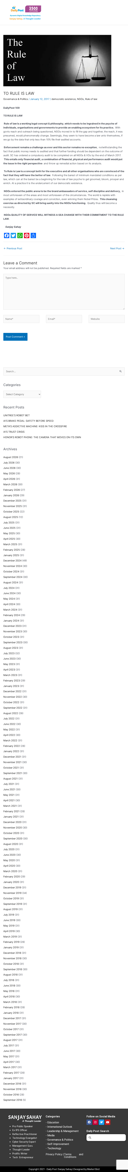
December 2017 (12, 1018)
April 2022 (9, 735)
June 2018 (9, 985)
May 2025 (9, 533)
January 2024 (11, 620)
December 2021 (12, 756)
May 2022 (9, 729)
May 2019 (8, 925)
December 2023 (12, 626)
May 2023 (9, 664)
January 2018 (11, 1012)
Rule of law (91, 99)
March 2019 (10, 936)
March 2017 (10, 1067)
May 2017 (8, 1056)
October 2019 (11, 898)
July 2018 (8, 980)
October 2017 (11, 1029)
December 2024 (12, 560)
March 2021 (10, 805)
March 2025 (10, 544)
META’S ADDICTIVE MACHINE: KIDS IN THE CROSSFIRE (35, 426)
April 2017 (8, 1061)
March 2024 (10, 609)
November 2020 (12, 827)
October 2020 (11, 833)
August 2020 (10, 844)
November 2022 (12, 696)
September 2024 (12, 577)
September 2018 (12, 969)
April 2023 (9, 669)
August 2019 (10, 909)
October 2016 (11, 1094)
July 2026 (8, 462)
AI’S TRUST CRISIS (13, 431)
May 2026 (9, 473)
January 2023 (11, 686)
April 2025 (9, 538)
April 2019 (9, 931)
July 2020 (8, 849)
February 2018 (11, 1007)
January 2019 (11, 947)
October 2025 (11, 511)
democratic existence (64, 99)
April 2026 (9, 478)
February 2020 (11, 876)
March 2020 (10, 871)
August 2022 (10, 713)
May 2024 (9, 598)
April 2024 (9, 604)
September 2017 (12, 1034)
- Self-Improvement (57, 1144)
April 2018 (9, 996)
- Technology (53, 1148)
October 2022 (11, 702)
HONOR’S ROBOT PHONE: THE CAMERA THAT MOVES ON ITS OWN (42, 437)
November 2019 (12, 893)
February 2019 (11, 941)
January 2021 (11, 816)
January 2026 (11, 495)
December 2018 (12, 952)
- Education (52, 1122)
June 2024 (9, 593)
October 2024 (11, 571)
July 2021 (8, 783)
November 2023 (12, 631)
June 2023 (9, 658)
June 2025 (9, 527)
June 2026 (9, 468)
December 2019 (12, 887)
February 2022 (11, 745)
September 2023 (12, 642)
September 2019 (12, 903)
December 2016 (12, 1083)
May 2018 (8, 991)
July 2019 (8, 914)
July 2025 (8, 522)
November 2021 (12, 762)
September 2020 (12, 838)
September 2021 (12, 773)
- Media (50, 1135)
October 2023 (11, 636)
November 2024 (12, 566)
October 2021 (11, 767)
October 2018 (11, 963)
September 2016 (12, 1099)
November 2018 (12, 958)
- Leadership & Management (62, 1131)
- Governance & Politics (59, 1139)
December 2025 (12, 500)
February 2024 (11, 615)
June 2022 (9, 724)
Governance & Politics (15, 99)
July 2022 (8, 718)
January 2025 (11, 555)
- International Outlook (59, 1126)
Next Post (117, 248)
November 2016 (12, 1089)
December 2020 (12, 822)
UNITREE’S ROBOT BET (16, 415)
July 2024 (8, 587)
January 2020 (11, 882)
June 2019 (9, 920)
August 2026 (10, 457)
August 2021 (10, 778)
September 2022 (12, 707)
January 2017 (10, 1078)
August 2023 (10, 647)
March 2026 (10, 484)
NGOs (80, 99)
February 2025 (11, 549)
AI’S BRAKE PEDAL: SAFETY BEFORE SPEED (28, 420)
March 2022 (10, 740)
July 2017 (8, 1045)
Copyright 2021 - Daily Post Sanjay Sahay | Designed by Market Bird (64, 1169)
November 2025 (12, 506)
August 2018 (10, 974)
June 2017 (9, 1051)
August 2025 (10, 517)
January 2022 (11, 751)
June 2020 (9, 854)
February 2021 (11, 811)
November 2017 (12, 1023)
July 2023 (8, 653)
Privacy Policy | (55, 1154)
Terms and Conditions (73, 1156)
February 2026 (11, 489)
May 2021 (8, 794)
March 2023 (10, 675)
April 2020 (9, 865)
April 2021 (9, 800)
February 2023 (11, 680)
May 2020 (9, 860)
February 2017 (11, 1072)
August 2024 (10, 582)
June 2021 (9, 789)
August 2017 (10, 1040)
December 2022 (12, 691)
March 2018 (10, 1002)
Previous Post (13, 248)
